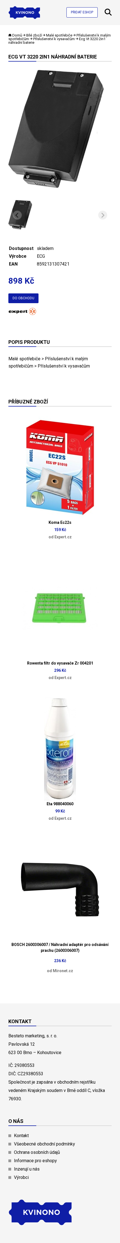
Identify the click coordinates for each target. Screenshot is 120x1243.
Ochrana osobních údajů (37, 1152)
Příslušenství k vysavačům (54, 39)
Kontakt (21, 1135)
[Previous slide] (17, 215)
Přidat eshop (82, 12)
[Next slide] (102, 215)
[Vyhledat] (108, 14)
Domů (17, 35)
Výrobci (21, 1177)
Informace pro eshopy (35, 1160)
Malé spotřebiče (59, 35)
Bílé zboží (34, 35)
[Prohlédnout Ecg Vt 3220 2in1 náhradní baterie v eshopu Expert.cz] (22, 313)
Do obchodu (23, 298)
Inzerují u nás (27, 1169)
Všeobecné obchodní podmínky (44, 1144)
